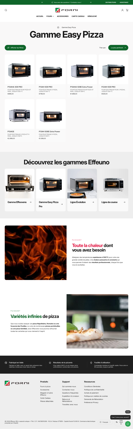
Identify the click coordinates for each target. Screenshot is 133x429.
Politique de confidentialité (94, 390)
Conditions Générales (92, 386)
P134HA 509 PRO (15, 87)
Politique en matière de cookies (96, 396)
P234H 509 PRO (108, 87)
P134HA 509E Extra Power (81, 87)
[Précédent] (42, 2)
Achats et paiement (91, 393)
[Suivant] (91, 2)
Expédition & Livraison (70, 396)
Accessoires (44, 390)
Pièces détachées (46, 401)
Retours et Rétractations (67, 400)
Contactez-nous (68, 390)
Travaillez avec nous (70, 404)
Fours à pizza (45, 386)
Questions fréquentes (70, 393)
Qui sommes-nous (69, 386)
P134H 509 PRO (45, 87)
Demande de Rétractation (93, 399)
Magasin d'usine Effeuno (46, 394)
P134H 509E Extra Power (49, 131)
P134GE (11, 131)
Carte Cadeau (45, 398)
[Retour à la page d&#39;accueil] (58, 27)
